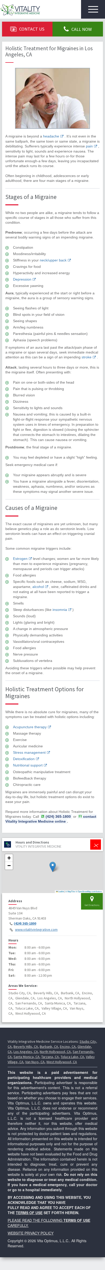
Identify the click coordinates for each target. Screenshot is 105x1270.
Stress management (29, 752)
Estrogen (20, 559)
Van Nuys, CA (35, 1062)
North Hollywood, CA (55, 1051)
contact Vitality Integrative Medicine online (50, 818)
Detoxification (24, 759)
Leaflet (61, 891)
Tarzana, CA (50, 1056)
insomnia (59, 610)
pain (89, 146)
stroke (86, 357)
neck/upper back (53, 260)
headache (51, 136)
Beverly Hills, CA (26, 1046)
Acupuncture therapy (30, 727)
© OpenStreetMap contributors (89, 891)
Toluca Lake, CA (72, 1056)
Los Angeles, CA (26, 1051)
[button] (52, 867)
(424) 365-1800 (25, 923)
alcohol (38, 587)
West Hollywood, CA (61, 1062)
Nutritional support (28, 765)
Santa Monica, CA (27, 1056)
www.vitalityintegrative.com (36, 929)
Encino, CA (68, 1046)
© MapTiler (70, 891)
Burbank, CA (49, 1046)
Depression (22, 279)
